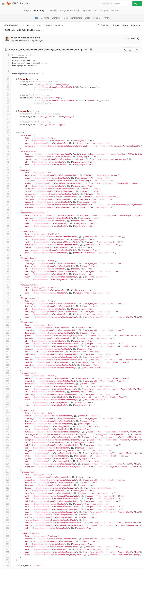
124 (7, 384)
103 (7, 328)
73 (8, 248)
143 (7, 435)
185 (7, 547)
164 (7, 491)
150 (7, 453)
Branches (56, 18)
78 (8, 261)
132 (7, 405)
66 (8, 229)
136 (7, 416)
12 (8, 85)
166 (7, 496)
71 (8, 242)
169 (7, 504)
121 (7, 376)
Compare (97, 18)
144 (7, 437)
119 (7, 370)
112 (7, 352)
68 (8, 234)
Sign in (137, 3)
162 (7, 485)
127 (7, 392)
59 (8, 210)
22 (8, 111)
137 (7, 419)
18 (8, 101)
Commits (45, 18)
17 (8, 98)
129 (7, 397)
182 (7, 539)
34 (8, 143)
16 (8, 95)
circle (38, 25)
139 (7, 424)
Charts (107, 18)
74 (8, 250)
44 (8, 170)
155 (7, 467)
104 (7, 330)
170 (7, 507)
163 (7, 488)
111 (7, 349)
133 (7, 408)
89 (8, 290)
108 (7, 341)
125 (7, 386)
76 (8, 256)
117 (7, 365)
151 (7, 456)
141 (7, 429)
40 (8, 159)
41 (8, 162)
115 (7, 360)
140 (7, 427)
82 (8, 272)
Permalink (135, 25)
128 (7, 394)
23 (8, 114)
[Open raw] (130, 49)
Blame (116, 25)
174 (7, 517)
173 (7, 515)
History (125, 25)
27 (8, 125)
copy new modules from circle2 (26, 37)
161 (7, 483)
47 (8, 178)
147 (7, 445)
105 (7, 333)
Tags (65, 18)
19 (8, 103)
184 (7, 544)
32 (8, 138)
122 (7, 378)
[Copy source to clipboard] (125, 49)
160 (7, 480)
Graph (87, 18)
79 (8, 264)
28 (8, 127)
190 (7, 560)
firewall (47, 25)
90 (8, 293)
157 (7, 472)
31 (8, 135)
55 (8, 199)
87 (8, 285)
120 (7, 373)
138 (7, 421)
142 (7, 432)
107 (7, 338)
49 (8, 183)
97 (8, 312)
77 (8, 258)
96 (8, 309)
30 (8, 133)
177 (7, 525)
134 (7, 411)
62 (8, 218)
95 (8, 306)
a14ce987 (130, 38)
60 (8, 213)
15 (8, 93)
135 (7, 413)
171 (7, 509)
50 (8, 186)
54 (8, 197)
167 (7, 499)
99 (8, 317)
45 (8, 173)
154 (7, 464)
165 (7, 493)
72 (8, 245)
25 (8, 119)
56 (8, 202)
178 (7, 528)
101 (7, 322)
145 (7, 440)
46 (8, 175)
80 (8, 266)
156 (7, 469)
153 (7, 461)
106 (7, 336)
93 (8, 301)
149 (7, 451)
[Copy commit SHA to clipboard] (138, 38)
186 (7, 549)
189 (7, 557)
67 (8, 231)
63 (8, 221)
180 (7, 533)
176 (7, 523)
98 (8, 314)
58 (8, 207)
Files (36, 18)
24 (8, 117)
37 (8, 151)
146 (7, 443)
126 (7, 389)
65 (8, 226)
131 (7, 402)
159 (7, 477)
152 (7, 459)
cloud (27, 3)
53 (8, 194)
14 (8, 90)
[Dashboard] (9, 4)
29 (8, 130)
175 (7, 520)
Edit (136, 49)
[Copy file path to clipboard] (91, 49)
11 (8, 82)
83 (8, 274)
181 (7, 536)
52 (8, 191)
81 (8, 269)
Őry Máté (15, 40)
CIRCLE (16, 3)
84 (8, 277)
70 (8, 239)
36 (8, 149)
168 (7, 501)
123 (7, 381)
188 (7, 555)
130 (7, 400)
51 (8, 189)
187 (7, 552)
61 (8, 215)
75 (8, 253)
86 (8, 282)
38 (8, 154)
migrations (58, 25)
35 (8, 146)
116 (7, 362)
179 (7, 531)
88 (8, 288)
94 (8, 304)
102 (7, 325)
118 (7, 368)
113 (7, 354)
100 (7, 320)
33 (8, 141)
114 (7, 357)
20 (8, 106)
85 (8, 280)
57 (8, 205)
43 (8, 167)
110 (7, 346)
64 (8, 223)
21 (8, 109)
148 (7, 448)
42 (8, 165)
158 (7, 475)
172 (7, 512)
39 (8, 157)
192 (7, 565)
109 (7, 344)
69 (8, 237)
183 (7, 541)
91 (8, 296)
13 (8, 87)
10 (8, 79)
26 (8, 122)
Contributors (76, 18)
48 (8, 181)
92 (8, 298)
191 (7, 563)
